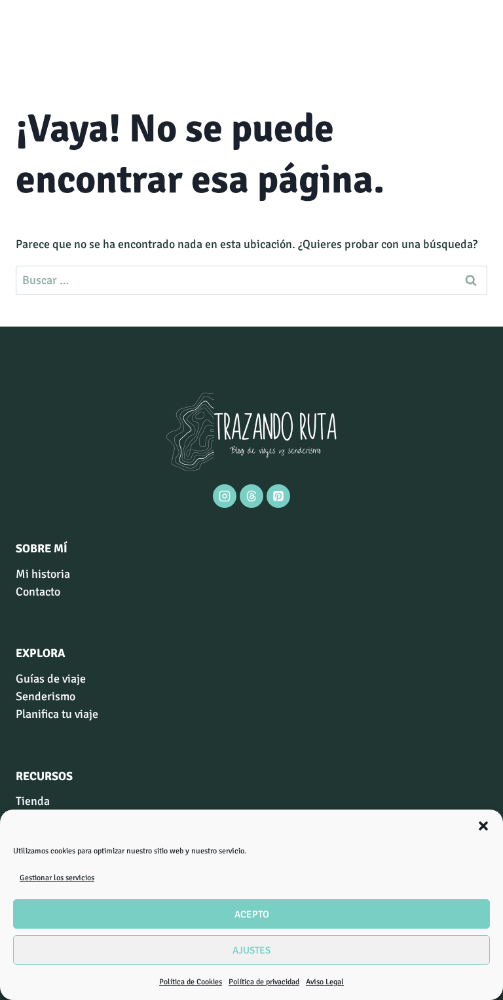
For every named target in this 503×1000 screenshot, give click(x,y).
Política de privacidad (264, 982)
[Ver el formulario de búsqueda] (27, 36)
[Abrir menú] (475, 36)
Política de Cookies (190, 982)
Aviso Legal (325, 982)
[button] (483, 825)
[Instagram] (224, 496)
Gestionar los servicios (57, 878)
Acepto (251, 914)
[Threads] (251, 496)
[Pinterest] (278, 496)
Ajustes (251, 950)
